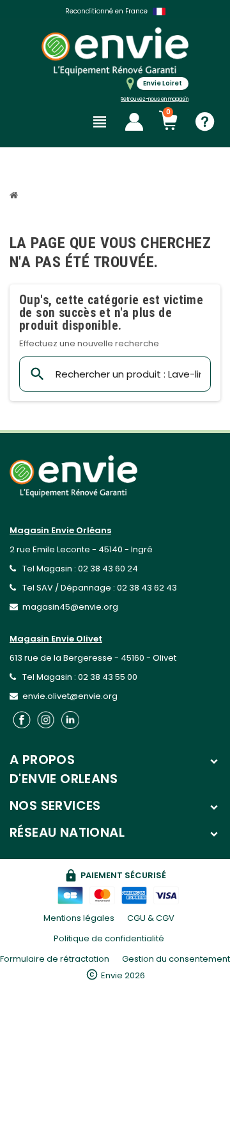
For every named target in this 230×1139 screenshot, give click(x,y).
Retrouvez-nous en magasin (154, 99)
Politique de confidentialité (109, 938)
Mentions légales (78, 918)
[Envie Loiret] (115, 51)
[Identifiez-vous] (134, 122)
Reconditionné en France (106, 11)
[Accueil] (15, 197)
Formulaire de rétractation (54, 959)
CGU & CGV (150, 918)
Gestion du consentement (176, 959)
